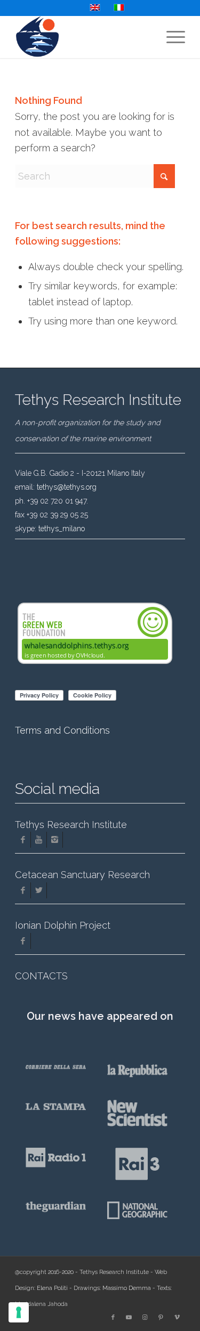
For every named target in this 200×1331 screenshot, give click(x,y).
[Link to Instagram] (145, 1318)
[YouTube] (38, 840)
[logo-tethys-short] (83, 36)
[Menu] (170, 36)
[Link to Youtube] (129, 1318)
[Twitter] (38, 890)
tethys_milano (61, 528)
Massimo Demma (126, 1288)
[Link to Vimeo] (177, 1318)
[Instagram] (54, 840)
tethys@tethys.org (67, 487)
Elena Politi (52, 1288)
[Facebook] (22, 840)
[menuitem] (170, 36)
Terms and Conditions (62, 730)
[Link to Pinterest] (161, 1318)
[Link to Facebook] (113, 1318)
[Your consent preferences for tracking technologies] (19, 1312)
